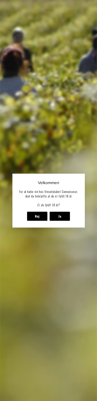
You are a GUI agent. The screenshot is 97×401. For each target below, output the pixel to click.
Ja (59, 216)
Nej (37, 216)
